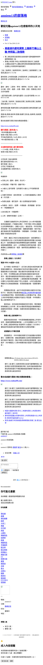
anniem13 (4, 436)
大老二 (3, 523)
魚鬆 (2, 530)
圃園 (2, 573)
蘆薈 (2, 561)
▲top (2, 456)
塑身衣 (3, 576)
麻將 (2, 521)
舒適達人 (4, 552)
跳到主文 (4, 21)
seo (2, 556)
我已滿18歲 (5, 661)
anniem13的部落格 (14, 15)
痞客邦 (15, 447)
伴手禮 (3, 528)
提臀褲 (3, 582)
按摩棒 (3, 538)
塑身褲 (3, 578)
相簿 (6, 35)
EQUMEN (4, 580)
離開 (11, 661)
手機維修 (4, 545)
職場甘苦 (17, 31)
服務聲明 (21, 637)
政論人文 (16, 453)
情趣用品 (4, 535)
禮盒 (2, 526)
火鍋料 (3, 533)
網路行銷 (4, 555)
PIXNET (9, 635)
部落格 (7, 37)
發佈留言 (4, 472)
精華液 (3, 564)
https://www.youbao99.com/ (10, 126)
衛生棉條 (4, 550)
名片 (6, 40)
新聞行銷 (4, 559)
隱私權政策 (35, 635)
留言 (19, 447)
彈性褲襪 (4, 518)
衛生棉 (3, 547)
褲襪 (2, 516)
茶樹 (2, 566)
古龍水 (3, 571)
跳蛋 (2, 540)
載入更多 (4, 460)
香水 (2, 568)
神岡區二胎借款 (16, 254)
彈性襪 (3, 514)
